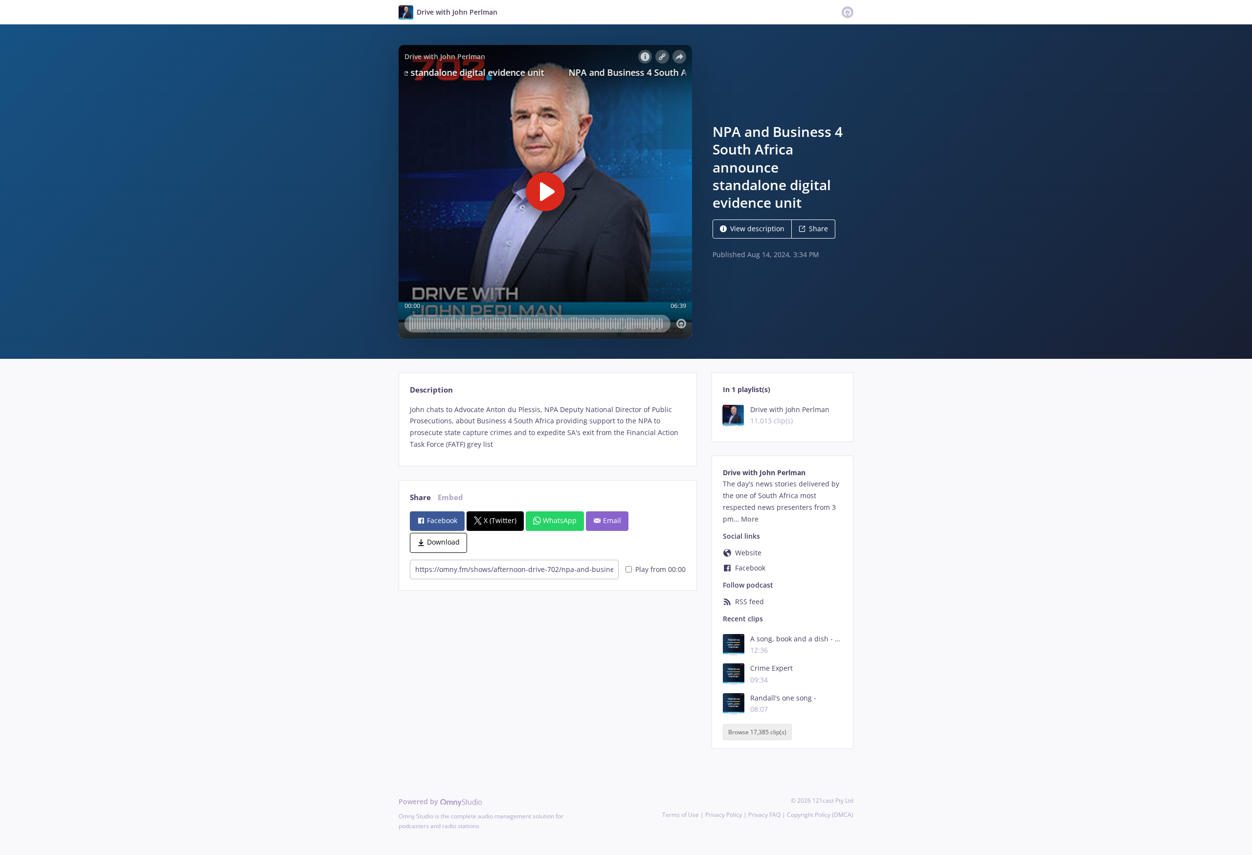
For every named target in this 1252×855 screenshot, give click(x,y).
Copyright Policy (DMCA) (820, 815)
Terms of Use (680, 815)
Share (818, 228)
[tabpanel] (547, 427)
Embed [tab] (450, 497)
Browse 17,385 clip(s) (757, 732)
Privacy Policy (723, 815)
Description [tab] (431, 390)
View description (757, 228)
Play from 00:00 (660, 569)
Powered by (419, 801)
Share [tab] (420, 497)
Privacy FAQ (764, 815)
